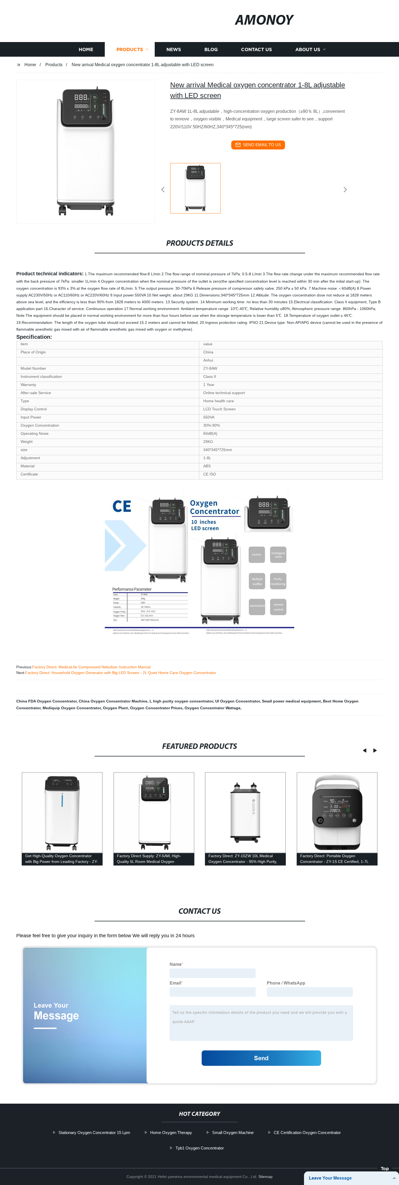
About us (307, 49)
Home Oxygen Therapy (171, 1132)
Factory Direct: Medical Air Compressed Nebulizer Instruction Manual (91, 667)
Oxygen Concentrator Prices (156, 708)
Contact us (256, 49)
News (173, 49)
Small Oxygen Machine (233, 1132)
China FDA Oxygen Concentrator (46, 701)
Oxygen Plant (115, 708)
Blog (211, 49)
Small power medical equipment (291, 701)
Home (86, 49)
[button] (163, 190)
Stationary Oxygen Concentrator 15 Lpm (94, 1132)
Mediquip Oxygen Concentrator (72, 708)
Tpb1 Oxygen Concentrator (199, 1148)
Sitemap (265, 1176)
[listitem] (199, 187)
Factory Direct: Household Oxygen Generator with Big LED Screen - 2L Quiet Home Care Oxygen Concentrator (120, 672)
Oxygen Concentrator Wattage (212, 708)
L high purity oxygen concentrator (181, 701)
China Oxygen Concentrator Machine (113, 701)
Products (129, 49)
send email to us (262, 144)
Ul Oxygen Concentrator (237, 701)
